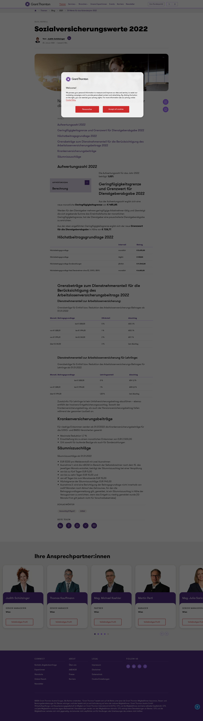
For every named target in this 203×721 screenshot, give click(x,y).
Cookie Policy (71, 100)
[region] (102, 94)
